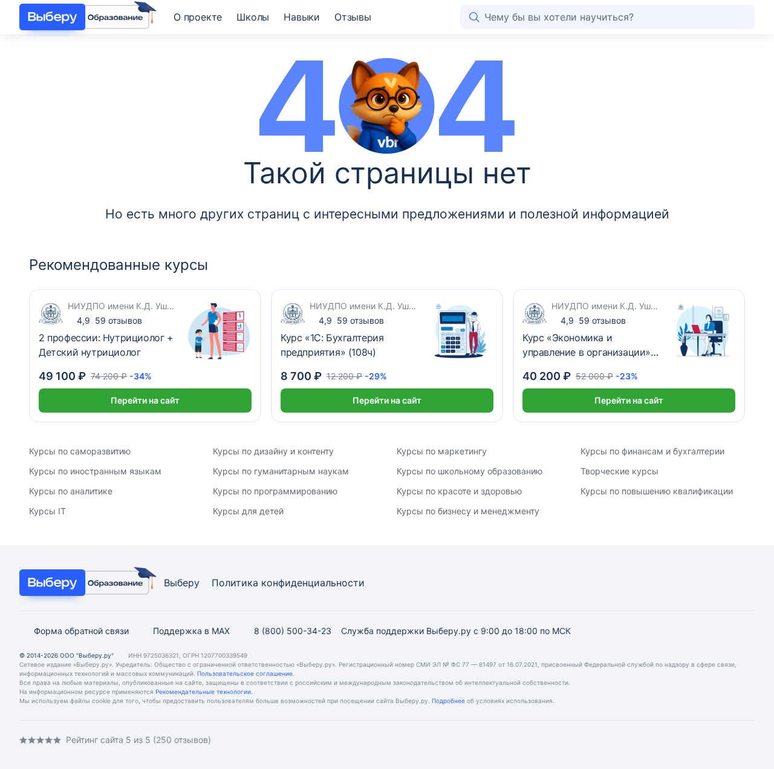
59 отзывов (109, 320)
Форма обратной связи (81, 631)
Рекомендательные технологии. (204, 691)
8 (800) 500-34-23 (292, 631)
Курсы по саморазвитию (80, 451)
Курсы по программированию (275, 491)
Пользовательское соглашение (245, 673)
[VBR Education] (84, 17)
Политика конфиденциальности (288, 583)
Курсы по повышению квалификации (656, 491)
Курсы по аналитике (70, 491)
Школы (252, 17)
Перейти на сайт (145, 400)
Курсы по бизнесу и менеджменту (468, 511)
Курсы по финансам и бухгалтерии (652, 451)
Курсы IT (47, 511)
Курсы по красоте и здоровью (459, 491)
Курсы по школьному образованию (469, 471)
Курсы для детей (248, 511)
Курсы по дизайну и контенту (273, 451)
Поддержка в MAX (191, 631)
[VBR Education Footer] (84, 582)
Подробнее (448, 700)
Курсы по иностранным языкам (95, 471)
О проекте (198, 17)
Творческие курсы (619, 471)
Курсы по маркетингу (442, 451)
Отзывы (352, 17)
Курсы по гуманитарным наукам (281, 471)
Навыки (302, 17)
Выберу (182, 583)
